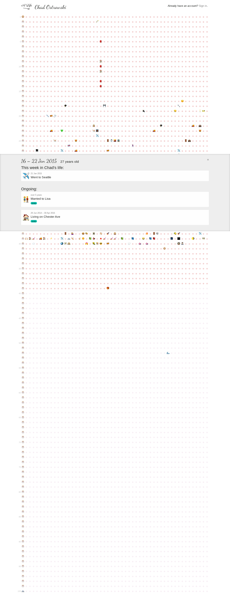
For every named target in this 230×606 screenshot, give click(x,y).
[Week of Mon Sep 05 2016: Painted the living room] (111, 238)
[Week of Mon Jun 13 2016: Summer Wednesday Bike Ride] (69, 238)
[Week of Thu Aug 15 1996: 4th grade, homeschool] (101, 61)
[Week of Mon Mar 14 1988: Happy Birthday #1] (23, 21)
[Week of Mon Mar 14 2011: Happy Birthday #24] (23, 135)
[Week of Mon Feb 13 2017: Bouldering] (193, 238)
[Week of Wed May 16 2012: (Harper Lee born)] (55, 140)
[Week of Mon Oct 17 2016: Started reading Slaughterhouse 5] (133, 238)
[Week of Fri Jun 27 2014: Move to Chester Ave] (76, 150)
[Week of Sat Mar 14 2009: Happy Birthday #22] (23, 125)
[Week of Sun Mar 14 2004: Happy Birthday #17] (23, 101)
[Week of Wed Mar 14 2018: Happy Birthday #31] (23, 248)
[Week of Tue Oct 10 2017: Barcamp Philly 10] (129, 243)
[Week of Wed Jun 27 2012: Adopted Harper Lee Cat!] (76, 140)
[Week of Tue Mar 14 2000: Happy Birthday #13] (23, 81)
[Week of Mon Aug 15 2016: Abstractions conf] (101, 238)
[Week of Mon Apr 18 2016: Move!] (40, 238)
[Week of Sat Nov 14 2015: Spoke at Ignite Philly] (147, 233)
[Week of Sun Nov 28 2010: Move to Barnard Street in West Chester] (154, 130)
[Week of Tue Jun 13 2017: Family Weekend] (69, 243)
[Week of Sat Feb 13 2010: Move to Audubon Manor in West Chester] (193, 125)
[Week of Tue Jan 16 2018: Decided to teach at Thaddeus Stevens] (179, 243)
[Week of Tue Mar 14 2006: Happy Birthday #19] (23, 111)
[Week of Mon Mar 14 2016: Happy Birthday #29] (23, 238)
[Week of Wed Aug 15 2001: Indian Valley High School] (101, 86)
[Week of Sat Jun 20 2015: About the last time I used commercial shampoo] (72, 233)
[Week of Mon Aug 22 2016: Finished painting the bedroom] (104, 238)
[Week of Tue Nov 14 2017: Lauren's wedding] (147, 243)
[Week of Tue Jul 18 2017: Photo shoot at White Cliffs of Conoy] (87, 243)
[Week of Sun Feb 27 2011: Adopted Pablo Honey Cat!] (200, 130)
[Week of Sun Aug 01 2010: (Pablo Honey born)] (94, 130)
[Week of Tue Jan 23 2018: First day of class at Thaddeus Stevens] (182, 243)
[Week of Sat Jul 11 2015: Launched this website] (83, 233)
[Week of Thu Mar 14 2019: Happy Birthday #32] (23, 253)
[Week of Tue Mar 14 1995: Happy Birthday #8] (23, 56)
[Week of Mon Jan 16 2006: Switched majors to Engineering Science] (179, 106)
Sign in (203, 5)
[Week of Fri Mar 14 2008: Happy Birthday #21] (23, 120)
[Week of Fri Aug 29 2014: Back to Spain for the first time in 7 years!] (108, 150)
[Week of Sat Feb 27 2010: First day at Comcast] (200, 125)
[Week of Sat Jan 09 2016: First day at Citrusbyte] (175, 233)
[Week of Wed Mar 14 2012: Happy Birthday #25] (23, 140)
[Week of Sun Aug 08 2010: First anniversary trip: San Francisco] (97, 130)
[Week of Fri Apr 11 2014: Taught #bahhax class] (37, 150)
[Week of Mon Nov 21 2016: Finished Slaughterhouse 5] (150, 238)
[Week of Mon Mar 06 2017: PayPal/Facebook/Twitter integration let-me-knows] (203, 238)
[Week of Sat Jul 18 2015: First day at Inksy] (87, 233)
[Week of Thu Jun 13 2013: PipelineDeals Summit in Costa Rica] (69, 145)
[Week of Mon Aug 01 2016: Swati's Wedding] (94, 238)
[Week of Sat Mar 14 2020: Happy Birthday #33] (23, 258)
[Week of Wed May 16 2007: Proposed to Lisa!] (55, 116)
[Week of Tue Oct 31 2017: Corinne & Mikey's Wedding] (140, 243)
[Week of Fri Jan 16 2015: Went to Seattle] (179, 151)
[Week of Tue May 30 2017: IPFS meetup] (62, 243)
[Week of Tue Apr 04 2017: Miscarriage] (33, 243)
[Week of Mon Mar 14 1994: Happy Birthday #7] (23, 51)
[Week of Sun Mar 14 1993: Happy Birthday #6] (23, 46)
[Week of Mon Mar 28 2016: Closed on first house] (30, 238)
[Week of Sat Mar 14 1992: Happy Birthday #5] (23, 41)
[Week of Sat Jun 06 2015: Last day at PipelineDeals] (65, 233)
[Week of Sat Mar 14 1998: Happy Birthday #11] (23, 71)
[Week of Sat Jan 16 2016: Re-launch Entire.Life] (179, 233)
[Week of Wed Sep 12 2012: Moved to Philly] (115, 140)
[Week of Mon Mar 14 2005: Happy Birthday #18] (23, 106)
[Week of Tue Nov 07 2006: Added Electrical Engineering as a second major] (143, 111)
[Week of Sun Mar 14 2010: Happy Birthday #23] (23, 130)
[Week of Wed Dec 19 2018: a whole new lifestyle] (164, 248)
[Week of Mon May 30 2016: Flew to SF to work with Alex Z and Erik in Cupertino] (62, 238)
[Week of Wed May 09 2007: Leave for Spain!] (51, 116)
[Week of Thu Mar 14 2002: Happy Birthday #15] (23, 91)
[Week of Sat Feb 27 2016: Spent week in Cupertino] (200, 233)
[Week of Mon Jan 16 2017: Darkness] (179, 238)
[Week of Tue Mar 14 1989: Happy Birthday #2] (23, 26)
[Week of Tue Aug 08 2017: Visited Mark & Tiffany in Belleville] (97, 243)
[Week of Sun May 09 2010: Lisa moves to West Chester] (51, 130)
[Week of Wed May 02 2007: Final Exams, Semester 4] (47, 116)
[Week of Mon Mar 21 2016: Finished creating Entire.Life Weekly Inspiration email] (26, 238)
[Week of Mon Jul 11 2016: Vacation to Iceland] (83, 238)
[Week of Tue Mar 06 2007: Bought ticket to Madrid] (203, 111)
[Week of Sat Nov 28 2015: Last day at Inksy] (154, 233)
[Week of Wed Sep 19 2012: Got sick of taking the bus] (118, 140)
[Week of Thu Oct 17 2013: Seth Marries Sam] (133, 145)
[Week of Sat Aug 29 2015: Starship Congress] (108, 233)
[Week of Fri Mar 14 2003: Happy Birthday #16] (23, 96)
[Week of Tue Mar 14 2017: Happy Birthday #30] (23, 243)
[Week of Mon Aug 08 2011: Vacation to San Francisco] (97, 135)
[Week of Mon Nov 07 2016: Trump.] (143, 238)
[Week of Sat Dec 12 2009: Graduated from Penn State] (161, 125)
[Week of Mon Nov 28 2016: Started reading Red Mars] (154, 238)
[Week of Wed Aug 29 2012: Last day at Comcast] (108, 140)
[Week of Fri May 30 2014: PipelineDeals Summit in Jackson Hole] (62, 150)
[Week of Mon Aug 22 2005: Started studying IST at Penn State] (104, 106)
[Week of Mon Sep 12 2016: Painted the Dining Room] (115, 238)
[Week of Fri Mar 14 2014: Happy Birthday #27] (23, 150)
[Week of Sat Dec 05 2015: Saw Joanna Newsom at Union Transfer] (157, 233)
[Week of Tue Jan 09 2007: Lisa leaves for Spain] (175, 111)
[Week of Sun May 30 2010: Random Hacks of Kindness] (62, 130)
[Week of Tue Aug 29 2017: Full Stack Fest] (108, 243)
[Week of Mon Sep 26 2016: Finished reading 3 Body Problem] (122, 238)
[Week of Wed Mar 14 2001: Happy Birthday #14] (23, 86)
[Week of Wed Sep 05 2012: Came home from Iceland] (111, 140)
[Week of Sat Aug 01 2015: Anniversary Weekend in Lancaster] (94, 233)
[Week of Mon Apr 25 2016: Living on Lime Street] (44, 238)
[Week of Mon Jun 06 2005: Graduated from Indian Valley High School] (65, 106)
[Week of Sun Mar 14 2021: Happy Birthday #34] (23, 263)
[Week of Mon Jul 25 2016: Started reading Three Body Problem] (90, 238)
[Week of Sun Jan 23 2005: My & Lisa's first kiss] (182, 101)
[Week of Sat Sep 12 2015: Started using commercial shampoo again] (115, 233)
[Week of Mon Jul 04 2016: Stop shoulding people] (79, 238)
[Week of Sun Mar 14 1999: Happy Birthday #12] (23, 76)
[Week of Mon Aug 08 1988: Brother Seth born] (97, 21)
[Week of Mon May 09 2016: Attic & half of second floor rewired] (51, 238)
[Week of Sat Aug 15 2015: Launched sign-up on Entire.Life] (101, 233)
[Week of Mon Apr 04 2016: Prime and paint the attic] (33, 238)
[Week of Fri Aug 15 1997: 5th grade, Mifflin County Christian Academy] (101, 66)
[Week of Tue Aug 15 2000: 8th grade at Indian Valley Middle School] (101, 81)
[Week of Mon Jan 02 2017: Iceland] (172, 238)
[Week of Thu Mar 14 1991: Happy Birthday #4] (23, 36)
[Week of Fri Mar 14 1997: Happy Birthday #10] (23, 66)
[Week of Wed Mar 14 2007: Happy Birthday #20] (23, 116)
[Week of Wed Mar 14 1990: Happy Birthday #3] (23, 31)
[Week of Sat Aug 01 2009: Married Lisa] (94, 125)
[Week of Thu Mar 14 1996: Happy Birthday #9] (23, 61)
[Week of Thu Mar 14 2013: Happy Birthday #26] (23, 145)
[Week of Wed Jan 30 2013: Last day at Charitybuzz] (186, 140)
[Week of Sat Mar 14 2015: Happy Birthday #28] (23, 233)
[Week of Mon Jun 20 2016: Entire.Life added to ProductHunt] (72, 238)
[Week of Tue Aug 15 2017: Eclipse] (101, 243)
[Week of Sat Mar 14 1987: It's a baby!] (23, 16)
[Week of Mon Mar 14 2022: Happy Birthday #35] (23, 268)
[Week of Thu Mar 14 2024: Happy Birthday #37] (23, 278)
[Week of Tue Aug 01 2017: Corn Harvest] (94, 243)
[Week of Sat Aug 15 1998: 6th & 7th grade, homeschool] (101, 71)
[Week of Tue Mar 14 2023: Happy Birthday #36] (23, 273)
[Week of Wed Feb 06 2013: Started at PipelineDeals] (189, 140)
